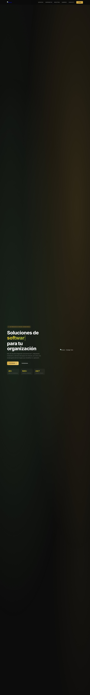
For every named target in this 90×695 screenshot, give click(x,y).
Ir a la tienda (12, 363)
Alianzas (64, 2)
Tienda (79, 2)
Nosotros (57, 2)
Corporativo (48, 2)
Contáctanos (25, 363)
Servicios (40, 2)
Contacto (71, 2)
